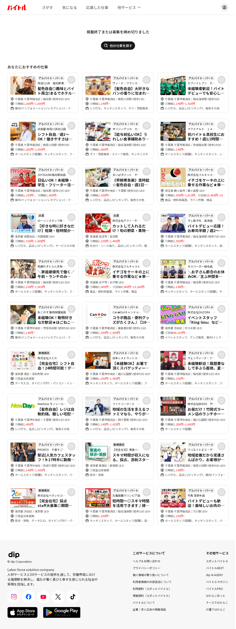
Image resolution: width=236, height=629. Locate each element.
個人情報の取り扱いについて (151, 575)
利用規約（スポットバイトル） (152, 589)
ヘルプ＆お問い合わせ (146, 561)
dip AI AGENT (214, 575)
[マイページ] (224, 7)
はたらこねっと (215, 595)
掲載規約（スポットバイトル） (152, 595)
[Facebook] (28, 596)
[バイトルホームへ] (16, 7)
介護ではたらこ (215, 609)
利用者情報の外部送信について (152, 582)
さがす (47, 7)
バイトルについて (144, 602)
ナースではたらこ (217, 602)
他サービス (127, 7)
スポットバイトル (217, 561)
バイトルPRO (214, 589)
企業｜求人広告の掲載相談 (149, 609)
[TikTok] (72, 596)
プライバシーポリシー (146, 568)
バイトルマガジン (217, 582)
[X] (58, 596)
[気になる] (71, 80)
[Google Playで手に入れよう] (61, 612)
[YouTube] (43, 596)
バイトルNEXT (215, 568)
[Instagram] (13, 596)
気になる (69, 7)
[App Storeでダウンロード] (22, 612)
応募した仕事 (97, 7)
